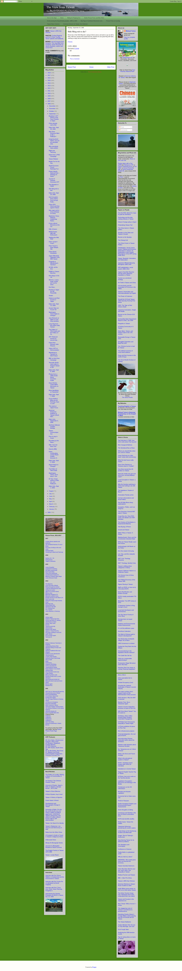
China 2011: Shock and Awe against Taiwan (54, 206)
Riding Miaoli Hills (50, 605)
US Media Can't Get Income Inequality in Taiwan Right (126, 722)
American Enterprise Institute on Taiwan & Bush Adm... (54, 413)
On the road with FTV (51, 665)
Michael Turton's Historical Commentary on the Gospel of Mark (127, 414)
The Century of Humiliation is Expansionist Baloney (126, 522)
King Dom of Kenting (51, 703)
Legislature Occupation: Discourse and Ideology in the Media (127, 782)
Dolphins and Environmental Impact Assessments (126, 624)
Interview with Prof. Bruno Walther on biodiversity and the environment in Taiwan (55, 877)
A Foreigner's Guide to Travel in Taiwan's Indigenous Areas (54, 835)
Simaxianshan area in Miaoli (53, 693)
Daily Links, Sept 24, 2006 (54, 193)
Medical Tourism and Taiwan (126, 875)
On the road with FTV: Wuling (53, 620)
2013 (49, 85)
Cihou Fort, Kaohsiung (51, 573)
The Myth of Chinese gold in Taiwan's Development (126, 635)
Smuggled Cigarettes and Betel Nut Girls (125, 342)
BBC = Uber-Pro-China (125, 878)
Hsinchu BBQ (53, 449)
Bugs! (47, 661)
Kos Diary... (52, 287)
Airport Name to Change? (53, 465)
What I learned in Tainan (52, 705)
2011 (49, 91)
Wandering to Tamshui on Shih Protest (53, 354)
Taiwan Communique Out (53, 432)
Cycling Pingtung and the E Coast (54, 36)
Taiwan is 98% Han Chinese (126, 881)
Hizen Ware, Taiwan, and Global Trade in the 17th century (125, 332)
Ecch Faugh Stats (123, 929)
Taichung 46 (49, 637)
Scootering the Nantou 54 (52, 574)
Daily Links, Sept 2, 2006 (54, 461)
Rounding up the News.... (54, 441)
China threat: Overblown (53, 252)
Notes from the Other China (54, 832)
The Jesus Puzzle (127, 397)
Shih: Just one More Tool (53, 445)
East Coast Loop (50, 599)
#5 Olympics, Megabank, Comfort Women (53, 743)
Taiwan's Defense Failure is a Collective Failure (127, 571)
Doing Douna (49, 559)
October (51, 111)
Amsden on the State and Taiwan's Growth (125, 233)
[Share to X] (72, 46)
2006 (49, 103)
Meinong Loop (49, 603)
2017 (49, 75)
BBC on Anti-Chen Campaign (54, 359)
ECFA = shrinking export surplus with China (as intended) (125, 764)
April (50, 501)
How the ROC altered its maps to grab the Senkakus (127, 213)
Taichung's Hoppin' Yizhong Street (54, 706)
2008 (49, 98)
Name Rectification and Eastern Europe (125, 592)
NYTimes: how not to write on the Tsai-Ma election (127, 777)
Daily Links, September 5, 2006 (53, 420)
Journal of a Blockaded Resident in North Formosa (54, 846)
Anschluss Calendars (124, 631)
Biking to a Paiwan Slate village (54, 576)
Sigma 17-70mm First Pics (52, 631)
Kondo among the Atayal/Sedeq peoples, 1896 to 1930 (62, 21)
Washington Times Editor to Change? (54, 313)
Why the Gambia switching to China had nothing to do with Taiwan (126, 486)
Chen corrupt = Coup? (53, 242)
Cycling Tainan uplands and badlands (54, 37)
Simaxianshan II (50, 655)
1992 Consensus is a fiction (126, 643)
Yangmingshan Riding (51, 667)
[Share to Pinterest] (76, 46)
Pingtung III (48, 718)
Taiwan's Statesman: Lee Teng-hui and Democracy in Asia (54, 827)
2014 (49, 83)
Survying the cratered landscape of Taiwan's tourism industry (127, 687)
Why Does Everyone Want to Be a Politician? (54, 134)
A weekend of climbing (51, 568)
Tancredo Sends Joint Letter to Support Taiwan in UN (54, 365)
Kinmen (47, 624)
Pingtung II (48, 717)
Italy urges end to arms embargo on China (54, 211)
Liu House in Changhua (52, 702)
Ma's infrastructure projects (126, 731)
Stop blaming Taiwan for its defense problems (126, 840)
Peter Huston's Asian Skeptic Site (53, 247)
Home (62, 18)
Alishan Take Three (50, 623)
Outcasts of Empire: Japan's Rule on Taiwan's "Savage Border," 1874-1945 (54, 786)
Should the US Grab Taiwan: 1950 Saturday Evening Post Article (126, 300)
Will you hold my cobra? (125, 856)
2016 (49, 78)
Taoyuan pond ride (50, 626)
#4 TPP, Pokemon (51, 746)
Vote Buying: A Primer (124, 526)
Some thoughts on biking (125, 809)
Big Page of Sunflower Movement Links (91, 21)
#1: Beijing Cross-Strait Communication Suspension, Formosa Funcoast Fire (54, 753)
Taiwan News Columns (53, 24)
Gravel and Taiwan (123, 529)
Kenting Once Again (51, 697)
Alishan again (49, 617)
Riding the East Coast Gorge (53, 658)
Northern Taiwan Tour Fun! (52, 618)
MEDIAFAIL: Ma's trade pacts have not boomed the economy (127, 861)
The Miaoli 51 (49, 584)
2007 (49, 101)
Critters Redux (49, 673)
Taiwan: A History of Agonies (54, 797)
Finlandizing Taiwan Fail (125, 225)
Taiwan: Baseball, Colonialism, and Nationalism (127, 259)
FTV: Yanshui (49, 609)
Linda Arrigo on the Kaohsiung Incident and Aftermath (127, 831)
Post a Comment (74, 59)
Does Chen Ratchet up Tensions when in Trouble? (126, 465)
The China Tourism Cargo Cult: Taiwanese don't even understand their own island (126, 894)
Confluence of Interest (124, 849)
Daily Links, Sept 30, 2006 (54, 128)
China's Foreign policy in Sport (127, 222)
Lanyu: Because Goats (51, 577)
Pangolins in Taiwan (124, 323)
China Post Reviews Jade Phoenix (54, 344)
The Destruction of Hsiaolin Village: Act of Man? (126, 639)
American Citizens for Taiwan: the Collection (75, 24)
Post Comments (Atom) (94, 72)
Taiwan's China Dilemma (53, 791)
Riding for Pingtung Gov (73, 18)
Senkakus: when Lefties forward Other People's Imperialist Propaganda (125, 717)
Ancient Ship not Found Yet (54, 308)
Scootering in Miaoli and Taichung (54, 552)
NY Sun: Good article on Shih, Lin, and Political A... (54, 481)
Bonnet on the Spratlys (125, 237)
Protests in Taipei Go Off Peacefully (54, 291)
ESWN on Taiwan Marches (54, 272)
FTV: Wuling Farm (50, 608)
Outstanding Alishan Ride (52, 646)
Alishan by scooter (50, 590)
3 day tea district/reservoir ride (53, 588)
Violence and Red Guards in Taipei (54, 299)
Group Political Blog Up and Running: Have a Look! (54, 401)
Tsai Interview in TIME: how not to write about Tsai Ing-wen (127, 441)
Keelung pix (49, 662)
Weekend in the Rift (51, 606)
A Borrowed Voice (51, 840)
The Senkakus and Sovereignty (123, 845)
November (52, 108)
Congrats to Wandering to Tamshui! (53, 263)
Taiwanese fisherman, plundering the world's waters (127, 827)
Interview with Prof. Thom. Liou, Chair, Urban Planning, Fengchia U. (54, 889)
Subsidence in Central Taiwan (127, 769)
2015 (49, 80)
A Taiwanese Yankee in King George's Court (126, 606)
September (52, 113)
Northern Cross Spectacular (53, 653)
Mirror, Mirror (122, 675)
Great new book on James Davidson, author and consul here (54, 46)
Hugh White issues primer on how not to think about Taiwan (127, 889)
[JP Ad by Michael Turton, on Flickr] (126, 391)
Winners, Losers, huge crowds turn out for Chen (54, 282)
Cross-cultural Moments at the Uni (54, 225)
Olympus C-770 (128, 165)
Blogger (94, 967)
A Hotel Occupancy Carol (125, 682)
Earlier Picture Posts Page (53, 730)
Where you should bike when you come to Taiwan (126, 451)
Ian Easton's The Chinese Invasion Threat (53, 781)
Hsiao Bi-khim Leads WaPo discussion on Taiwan (53, 385)
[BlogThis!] (70, 46)
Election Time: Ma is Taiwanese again (124, 702)
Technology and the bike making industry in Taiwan (125, 218)
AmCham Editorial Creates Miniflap (54, 426)
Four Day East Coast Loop (52, 671)
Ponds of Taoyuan (123, 800)
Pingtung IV (48, 720)
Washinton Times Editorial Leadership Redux (54, 218)
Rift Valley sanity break (51, 570)
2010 (49, 93)
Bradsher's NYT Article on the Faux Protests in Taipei (54, 118)
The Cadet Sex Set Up (124, 655)
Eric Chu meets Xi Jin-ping (126, 551)
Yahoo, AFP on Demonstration (54, 349)
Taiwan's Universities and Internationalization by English (127, 292)
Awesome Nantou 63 (51, 711)
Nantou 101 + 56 (50, 558)
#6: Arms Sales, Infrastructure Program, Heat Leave (54, 740)
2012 (49, 88)
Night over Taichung (52, 151)
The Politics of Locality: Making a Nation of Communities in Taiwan (55, 776)
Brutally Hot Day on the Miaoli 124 (54, 597)
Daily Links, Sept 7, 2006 (54, 395)
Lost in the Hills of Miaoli (52, 585)
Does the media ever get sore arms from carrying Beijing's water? (127, 475)
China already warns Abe (53, 124)
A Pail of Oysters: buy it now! (54, 794)
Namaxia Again (49, 550)
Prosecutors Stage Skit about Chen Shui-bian (126, 663)
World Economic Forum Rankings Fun (54, 167)
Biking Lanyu (49, 593)
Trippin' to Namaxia (50, 561)
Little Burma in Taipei (51, 621)
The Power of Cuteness (125, 296)
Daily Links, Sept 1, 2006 (54, 487)
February (52, 506)
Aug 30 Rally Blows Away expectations (125, 503)
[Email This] (69, 46)
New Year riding (50, 721)
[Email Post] (70, 50)
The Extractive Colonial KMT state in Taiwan (126, 512)
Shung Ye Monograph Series (54, 843)
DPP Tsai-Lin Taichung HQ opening (55, 691)
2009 (49, 96)
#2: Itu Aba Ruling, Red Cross (54, 750)
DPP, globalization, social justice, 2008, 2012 (125, 268)
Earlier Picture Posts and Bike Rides (94, 18)
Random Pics (49, 685)
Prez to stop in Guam (53, 437)
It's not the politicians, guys (126, 628)
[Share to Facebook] (74, 46)
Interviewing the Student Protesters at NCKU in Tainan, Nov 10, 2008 (54, 895)
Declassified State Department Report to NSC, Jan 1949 (127, 319)
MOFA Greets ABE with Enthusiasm (53, 233)
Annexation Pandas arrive (125, 495)
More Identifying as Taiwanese (53, 391)
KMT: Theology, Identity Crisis (127, 563)
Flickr (121, 177)
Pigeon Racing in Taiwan (125, 584)
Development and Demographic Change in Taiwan (53, 805)
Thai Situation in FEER (53, 185)
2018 (49, 72)
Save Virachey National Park (127, 70)
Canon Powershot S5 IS (125, 166)
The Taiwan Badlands (124, 922)
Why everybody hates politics (53, 147)
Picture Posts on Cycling (113, 21)
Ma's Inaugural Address (125, 445)
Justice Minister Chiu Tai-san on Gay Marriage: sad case (126, 925)
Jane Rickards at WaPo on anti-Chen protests (54, 319)
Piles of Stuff (49, 659)
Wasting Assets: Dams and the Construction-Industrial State (127, 538)
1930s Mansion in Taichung (53, 611)
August (51, 491)
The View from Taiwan (60, 7)
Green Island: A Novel (52, 800)
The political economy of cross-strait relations (125, 351)
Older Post (110, 67)
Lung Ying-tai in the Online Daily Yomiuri (54, 325)
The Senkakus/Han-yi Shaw (126, 448)
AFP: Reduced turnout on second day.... (54, 338)
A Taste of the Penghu (51, 656)
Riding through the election (52, 587)
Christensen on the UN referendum (125, 787)
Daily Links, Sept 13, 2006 (54, 304)
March (51, 504)
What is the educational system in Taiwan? (125, 758)
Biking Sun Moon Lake (51, 674)
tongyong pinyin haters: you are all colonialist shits (54, 141)
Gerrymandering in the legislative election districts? (126, 651)
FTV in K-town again (51, 635)
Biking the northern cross (52, 596)
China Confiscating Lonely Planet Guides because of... (53, 455)
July (50, 493)
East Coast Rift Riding (51, 694)
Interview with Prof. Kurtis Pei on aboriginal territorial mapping (54, 883)
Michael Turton (131, 31)
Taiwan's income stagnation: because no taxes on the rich (126, 707)
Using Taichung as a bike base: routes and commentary (127, 456)
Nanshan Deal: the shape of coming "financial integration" (126, 668)
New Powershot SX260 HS (52, 679)
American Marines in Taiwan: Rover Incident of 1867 (126, 884)
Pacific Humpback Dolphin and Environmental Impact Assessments (127, 805)
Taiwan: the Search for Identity (55, 823)
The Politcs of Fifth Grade (53, 469)
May (50, 499)
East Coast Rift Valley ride (52, 712)
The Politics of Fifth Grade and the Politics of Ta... (54, 332)
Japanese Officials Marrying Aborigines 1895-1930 (126, 263)
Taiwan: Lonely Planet (52, 855)
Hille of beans (53, 229)
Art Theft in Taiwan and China (127, 282)
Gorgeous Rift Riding (51, 664)
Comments (123, 130)
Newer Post (72, 67)
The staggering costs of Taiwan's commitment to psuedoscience (125, 909)
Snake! (51, 295)
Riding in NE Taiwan (51, 629)
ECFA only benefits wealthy (126, 819)
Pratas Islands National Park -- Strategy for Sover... (54, 174)
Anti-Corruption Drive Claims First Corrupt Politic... (53, 199)
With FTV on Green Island (52, 591)
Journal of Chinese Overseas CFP (54, 180)
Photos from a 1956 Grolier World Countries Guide (53, 377)
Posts (122, 127)
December (52, 106)
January (51, 509)
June (51, 496)
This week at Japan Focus (53, 406)
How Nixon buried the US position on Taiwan (125, 469)
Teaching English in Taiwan (127, 406)
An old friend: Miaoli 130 (52, 696)
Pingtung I (48, 715)
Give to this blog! (51, 18)
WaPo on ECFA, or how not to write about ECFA (127, 588)
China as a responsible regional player (125, 659)
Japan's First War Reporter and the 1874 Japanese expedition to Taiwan (126, 273)
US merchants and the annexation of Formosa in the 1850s (127, 287)
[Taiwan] (70, 42)
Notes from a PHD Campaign (54, 155)
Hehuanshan (49, 627)
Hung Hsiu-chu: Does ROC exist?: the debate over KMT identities (126, 517)
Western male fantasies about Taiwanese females (127, 745)
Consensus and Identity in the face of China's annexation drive (127, 814)
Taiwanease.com (128, 57)
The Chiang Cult (123, 240)
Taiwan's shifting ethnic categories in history (125, 566)
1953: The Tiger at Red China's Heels (125, 306)
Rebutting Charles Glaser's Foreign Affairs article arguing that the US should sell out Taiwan (127, 917)
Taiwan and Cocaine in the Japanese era (126, 899)
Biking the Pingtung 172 (52, 594)
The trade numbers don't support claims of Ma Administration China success (127, 693)
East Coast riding (50, 571)
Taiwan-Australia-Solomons (126, 866)
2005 (49, 512)
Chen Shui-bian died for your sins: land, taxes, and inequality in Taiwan (126, 870)
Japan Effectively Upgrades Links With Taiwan (54, 257)
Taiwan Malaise (53, 159)
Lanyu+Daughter (50, 567)
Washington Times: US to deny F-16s (53, 474)
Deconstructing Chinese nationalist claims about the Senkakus (126, 740)
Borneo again (49, 684)
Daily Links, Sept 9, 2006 (54, 370)
